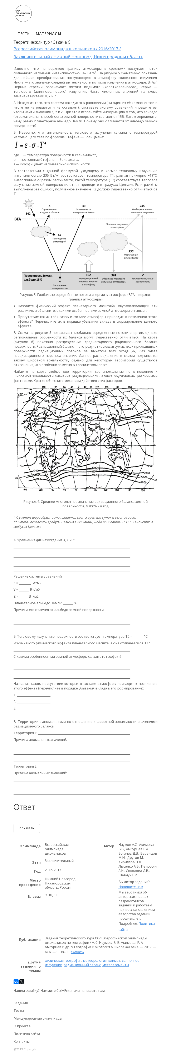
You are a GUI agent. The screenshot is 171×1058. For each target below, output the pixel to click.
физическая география (63, 960)
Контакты (22, 1041)
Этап (36, 862)
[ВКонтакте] (16, 981)
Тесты (24, 33)
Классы (34, 897)
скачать (77, 952)
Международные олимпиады (38, 1018)
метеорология (95, 960)
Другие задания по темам (31, 966)
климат (114, 960)
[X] (21, 981)
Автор (109, 846)
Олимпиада (30, 846)
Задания (21, 1003)
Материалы (48, 33)
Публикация (30, 940)
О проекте (22, 1026)
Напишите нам (130, 886)
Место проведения (30, 882)
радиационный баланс (82, 965)
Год (37, 871)
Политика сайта (27, 1033)
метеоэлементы (115, 965)
